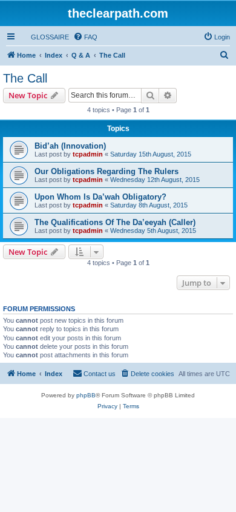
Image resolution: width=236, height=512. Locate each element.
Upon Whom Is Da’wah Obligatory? (100, 196)
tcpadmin (88, 154)
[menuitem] (44, 37)
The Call (25, 78)
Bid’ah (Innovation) (70, 145)
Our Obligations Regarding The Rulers (106, 171)
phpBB (86, 395)
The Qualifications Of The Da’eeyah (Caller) (114, 222)
